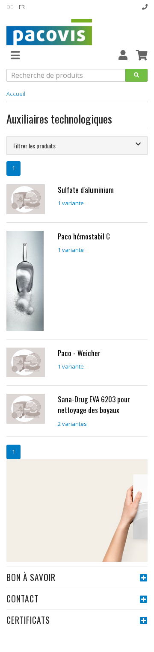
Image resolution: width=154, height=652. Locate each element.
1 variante (71, 203)
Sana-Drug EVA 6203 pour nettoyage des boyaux (94, 404)
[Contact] (145, 7)
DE (9, 7)
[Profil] (122, 55)
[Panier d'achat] (142, 55)
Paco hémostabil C (84, 236)
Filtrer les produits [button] (34, 145)
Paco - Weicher (79, 353)
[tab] (77, 145)
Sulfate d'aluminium (86, 189)
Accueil (15, 93)
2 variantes (72, 424)
